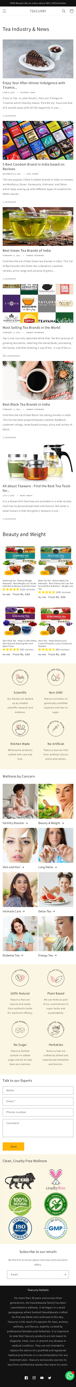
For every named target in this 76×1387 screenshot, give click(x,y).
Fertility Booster (13, 823)
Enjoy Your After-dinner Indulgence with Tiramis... (34, 85)
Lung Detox (45, 867)
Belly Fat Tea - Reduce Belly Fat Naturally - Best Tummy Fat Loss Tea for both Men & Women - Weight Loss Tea (55, 584)
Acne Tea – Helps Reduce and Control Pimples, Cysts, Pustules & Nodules (55, 643)
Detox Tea (44, 911)
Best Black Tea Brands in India (26, 404)
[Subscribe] (65, 1274)
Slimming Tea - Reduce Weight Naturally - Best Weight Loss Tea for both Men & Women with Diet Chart (20, 583)
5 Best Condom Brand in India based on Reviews (34, 166)
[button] (4, 11)
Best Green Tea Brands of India (27, 250)
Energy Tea (45, 955)
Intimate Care (12, 911)
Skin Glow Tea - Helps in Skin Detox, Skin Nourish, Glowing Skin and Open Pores (20, 643)
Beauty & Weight (49, 823)
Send (13, 1146)
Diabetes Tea (11, 955)
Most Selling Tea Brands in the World (31, 327)
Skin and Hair (12, 867)
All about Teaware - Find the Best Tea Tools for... (36, 488)
